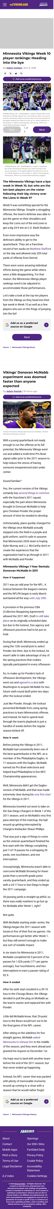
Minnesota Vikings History (24, 1114)
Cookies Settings (37, 1176)
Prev (12, 129)
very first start (42, 794)
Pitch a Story (9, 1155)
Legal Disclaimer (12, 1166)
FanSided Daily (36, 1149)
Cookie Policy (35, 1160)
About (6, 1138)
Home (6, 347)
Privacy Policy (35, 1155)
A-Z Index (8, 1176)
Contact (7, 1144)
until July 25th (37, 598)
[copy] (21, 73)
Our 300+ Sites (35, 1144)
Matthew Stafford (40, 248)
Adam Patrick (14, 391)
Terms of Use (10, 1160)
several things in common (34, 493)
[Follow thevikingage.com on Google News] (46, 325)
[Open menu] (5, 4)
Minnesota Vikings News (23, 347)
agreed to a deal (28, 682)
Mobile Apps (9, 1149)
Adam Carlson (14, 68)
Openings (32, 1138)
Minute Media (19, 1184)
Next (42, 129)
